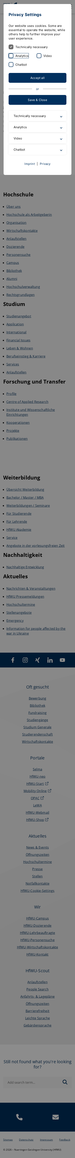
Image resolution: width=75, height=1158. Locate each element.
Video (47, 56)
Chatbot (21, 65)
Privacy (45, 172)
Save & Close (37, 100)
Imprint (29, 172)
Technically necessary (31, 47)
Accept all (37, 78)
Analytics (22, 56)
